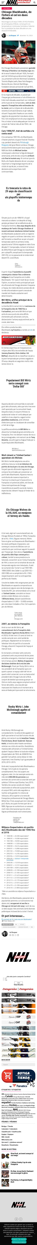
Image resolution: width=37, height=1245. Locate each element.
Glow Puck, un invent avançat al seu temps (22, 1154)
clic (31, 330)
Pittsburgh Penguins (24, 1112)
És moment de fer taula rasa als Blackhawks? (17, 919)
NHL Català (5, 1137)
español (6, 1102)
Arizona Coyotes (18, 1094)
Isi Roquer (12, 35)
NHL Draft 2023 (22, 1110)
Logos (21, 1105)
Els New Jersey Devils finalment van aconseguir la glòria (22, 1172)
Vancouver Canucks (20, 1117)
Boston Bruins (27, 1094)
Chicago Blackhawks (9, 927)
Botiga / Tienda (7, 1126)
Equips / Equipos (7, 1134)
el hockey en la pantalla (24, 1100)
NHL (32, 927)
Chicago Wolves (23, 927)
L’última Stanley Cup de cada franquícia (21, 1163)
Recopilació (19, 1114)
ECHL (6, 1100)
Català (22, 924)
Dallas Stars (22, 1099)
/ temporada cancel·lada (17, 859)
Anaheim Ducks (9, 1094)
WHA (15, 1118)
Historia (7, 1105)
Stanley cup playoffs (20, 1115)
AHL (11, 538)
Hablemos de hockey (28, 1103)
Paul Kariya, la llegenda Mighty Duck (21, 1181)
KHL (18, 1105)
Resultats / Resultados (10, 1145)
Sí (5, 978)
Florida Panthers (16, 1103)
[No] (35, 1234)
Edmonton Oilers (12, 1100)
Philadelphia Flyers (12, 1112)
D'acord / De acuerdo (19, 1239)
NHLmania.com (7, 1139)
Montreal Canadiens (8, 1107)
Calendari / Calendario (9, 1129)
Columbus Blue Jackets (13, 1098)
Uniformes (12, 1117)
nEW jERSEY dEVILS (19, 1107)
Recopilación (26, 1114)
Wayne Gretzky (10, 1118)
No (6, 980)
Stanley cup (10, 1115)
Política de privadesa (19, 1242)
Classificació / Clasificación (11, 1131)
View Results (18, 985)
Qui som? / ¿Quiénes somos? (12, 1142)
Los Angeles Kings (29, 1105)
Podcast (4, 1113)
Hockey (13, 1105)
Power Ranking (12, 1113)
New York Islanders (29, 1107)
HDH (3, 1105)
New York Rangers (7, 1110)
